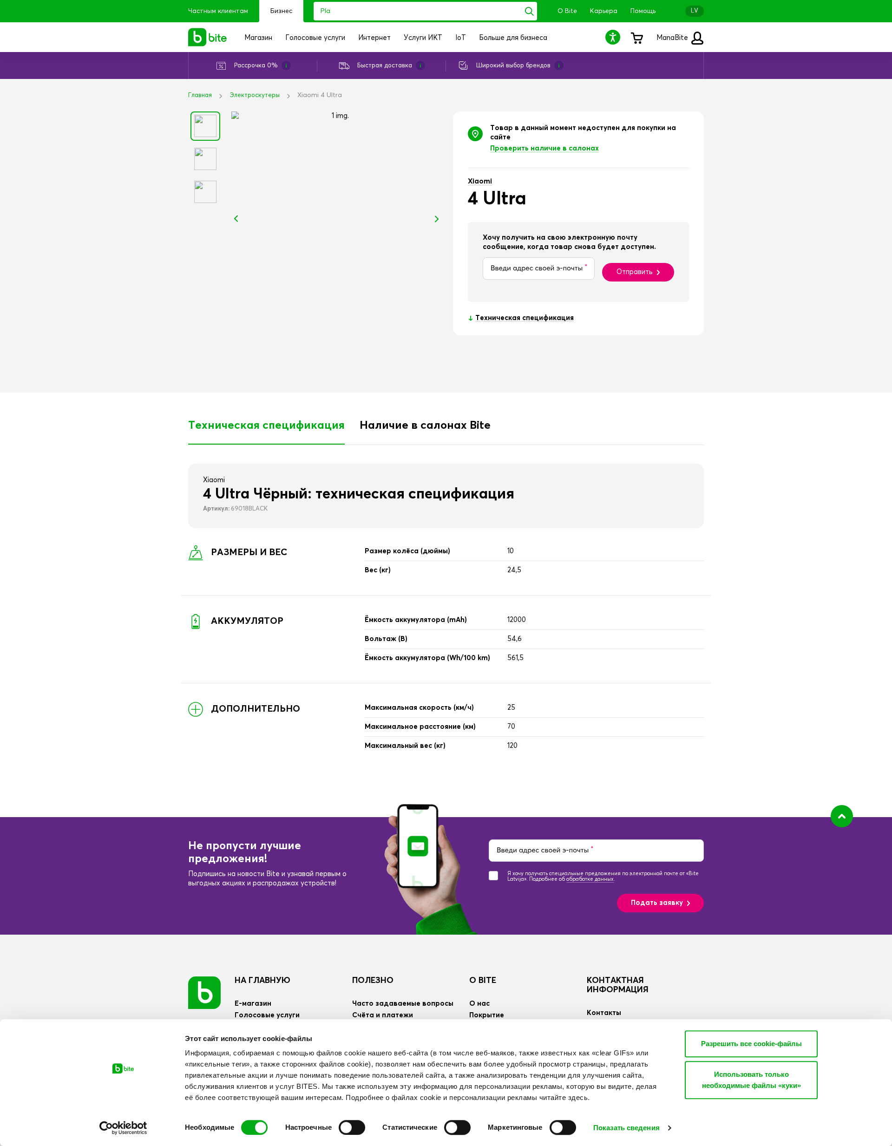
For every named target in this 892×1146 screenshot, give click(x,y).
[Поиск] (529, 11)
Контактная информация (618, 985)
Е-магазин (253, 1003)
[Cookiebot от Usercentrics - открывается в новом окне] (123, 1128)
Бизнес (281, 11)
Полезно (373, 980)
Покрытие (486, 1015)
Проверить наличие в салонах (544, 148)
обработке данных (590, 879)
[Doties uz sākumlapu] (204, 992)
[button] (614, 36)
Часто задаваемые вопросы (402, 1003)
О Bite (567, 11)
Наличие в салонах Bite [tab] (425, 425)
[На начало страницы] (842, 816)
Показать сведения (626, 1128)
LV (694, 11)
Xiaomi (480, 181)
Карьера (603, 11)
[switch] (352, 1127)
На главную (262, 980)
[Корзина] (636, 37)
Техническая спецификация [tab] (266, 425)
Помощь (643, 11)
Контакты (604, 1012)
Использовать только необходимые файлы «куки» (751, 1079)
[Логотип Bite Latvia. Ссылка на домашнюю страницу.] (207, 37)
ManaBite (673, 37)
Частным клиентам (218, 11)
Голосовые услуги (267, 1015)
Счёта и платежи (382, 1015)
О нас (479, 1003)
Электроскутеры (255, 95)
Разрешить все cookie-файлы (751, 1044)
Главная (200, 95)
